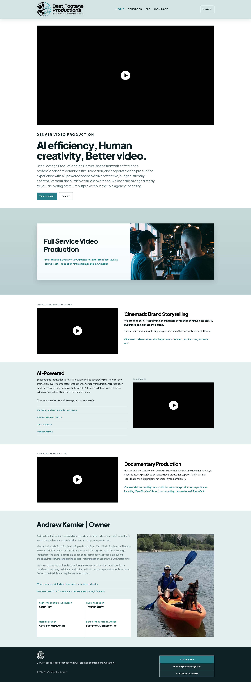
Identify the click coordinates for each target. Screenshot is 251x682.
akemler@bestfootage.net (187, 666)
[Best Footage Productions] (60, 9)
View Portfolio (46, 196)
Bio (148, 9)
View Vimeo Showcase (187, 673)
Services (135, 9)
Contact (161, 9)
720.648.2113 (187, 659)
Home (120, 9)
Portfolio (207, 9)
